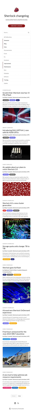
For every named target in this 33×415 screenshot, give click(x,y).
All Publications (8, 37)
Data (5, 47)
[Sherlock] (16, 10)
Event (5, 53)
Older (19, 396)
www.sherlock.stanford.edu (16, 19)
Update (6, 83)
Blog (5, 43)
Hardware (6, 60)
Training (6, 80)
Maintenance (7, 66)
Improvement (7, 63)
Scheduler (6, 73)
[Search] (28, 32)
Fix (4, 57)
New (5, 70)
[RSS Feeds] (18, 403)
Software (6, 76)
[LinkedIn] (15, 403)
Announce (6, 40)
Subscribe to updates (16, 25)
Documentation (8, 50)
